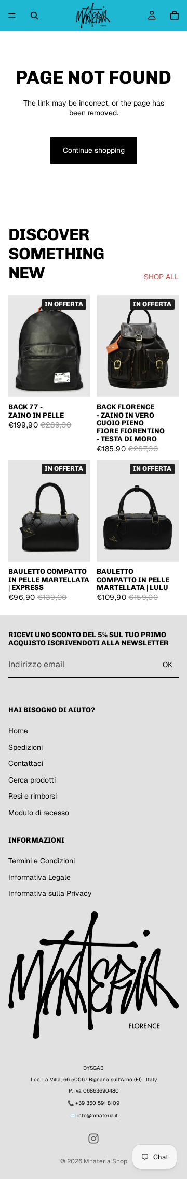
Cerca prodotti (32, 780)
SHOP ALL (161, 277)
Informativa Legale (39, 877)
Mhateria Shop (105, 1161)
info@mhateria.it (97, 1115)
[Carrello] (174, 15)
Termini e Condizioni (41, 860)
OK (167, 664)
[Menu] (12, 15)
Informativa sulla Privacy (50, 893)
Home (18, 730)
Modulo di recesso (38, 812)
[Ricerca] (34, 15)
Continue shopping (94, 150)
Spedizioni (25, 747)
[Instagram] (93, 1138)
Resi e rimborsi (32, 796)
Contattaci (25, 763)
